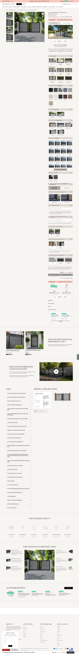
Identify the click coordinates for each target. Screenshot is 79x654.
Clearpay (41, 636)
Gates (24, 631)
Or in (58, 16)
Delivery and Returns (23, 648)
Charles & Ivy (11, 648)
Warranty (41, 633)
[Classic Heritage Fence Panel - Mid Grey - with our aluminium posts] (15, 340)
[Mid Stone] (12, 354)
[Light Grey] (11, 354)
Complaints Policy (36, 648)
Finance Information (59, 640)
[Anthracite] (10, 354)
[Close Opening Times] (17, 631)
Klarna (24, 650)
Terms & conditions (42, 631)
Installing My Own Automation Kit (54, 188)
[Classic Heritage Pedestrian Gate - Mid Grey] (34, 340)
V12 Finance (41, 638)
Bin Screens (24, 633)
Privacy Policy (40, 648)
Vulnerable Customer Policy (43, 640)
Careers (58, 645)
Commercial (58, 628)
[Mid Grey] (8, 354)
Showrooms (58, 626)
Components (24, 636)
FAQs (58, 633)
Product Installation (67, 23)
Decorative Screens (25, 628)
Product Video (54, 23)
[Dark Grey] (7, 354)
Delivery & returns (42, 628)
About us (41, 626)
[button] (9, 649)
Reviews (58, 638)
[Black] (6, 354)
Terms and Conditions (46, 648)
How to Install (59, 631)
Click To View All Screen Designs (60, 169)
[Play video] (56, 371)
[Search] (72, 4)
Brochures (58, 643)
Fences (24, 626)
